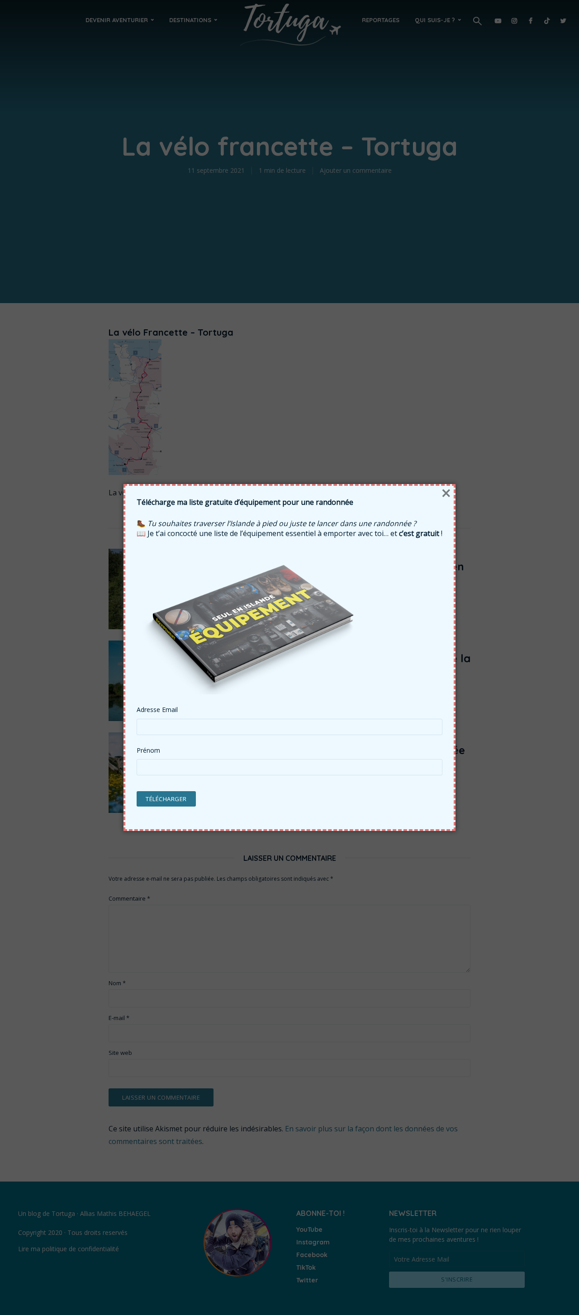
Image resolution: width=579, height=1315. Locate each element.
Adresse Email (157, 710)
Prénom (148, 750)
